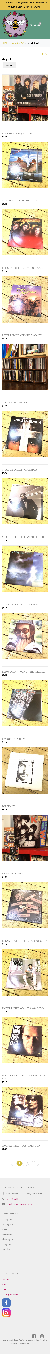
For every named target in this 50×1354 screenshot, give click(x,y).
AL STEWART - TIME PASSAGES (19, 200)
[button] (35, 25)
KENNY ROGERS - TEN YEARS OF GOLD (24, 941)
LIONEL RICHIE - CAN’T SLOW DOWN (23, 1008)
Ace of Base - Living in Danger (17, 133)
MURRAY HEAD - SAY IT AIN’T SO (21, 1145)
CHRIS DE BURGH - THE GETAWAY (21, 604)
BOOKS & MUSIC (17, 43)
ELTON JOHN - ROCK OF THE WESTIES (23, 671)
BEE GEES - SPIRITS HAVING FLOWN (22, 268)
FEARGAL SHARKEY (13, 739)
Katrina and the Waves (13, 873)
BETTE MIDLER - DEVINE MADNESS (22, 335)
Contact (5, 1279)
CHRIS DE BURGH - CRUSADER (19, 469)
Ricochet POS (35, 1343)
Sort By (9, 65)
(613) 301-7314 (12, 1199)
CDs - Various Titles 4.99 (14, 402)
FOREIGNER (8, 806)
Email (4, 1289)
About (4, 1284)
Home (4, 43)
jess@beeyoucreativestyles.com (20, 1204)
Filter (45, 54)
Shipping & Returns (10, 1294)
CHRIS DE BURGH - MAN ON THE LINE (23, 537)
